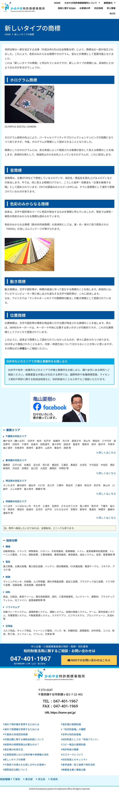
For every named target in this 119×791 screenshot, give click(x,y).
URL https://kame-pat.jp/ (60, 712)
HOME (8, 34)
